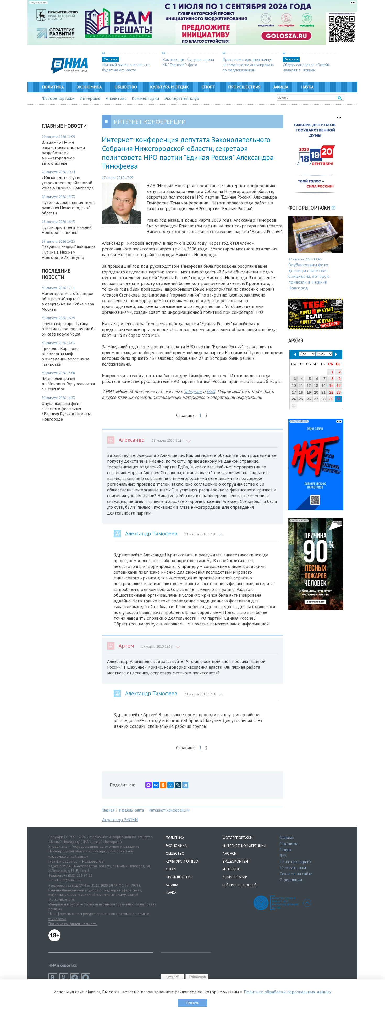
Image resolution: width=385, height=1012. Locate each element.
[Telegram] (185, 785)
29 (331, 399)
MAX (211, 391)
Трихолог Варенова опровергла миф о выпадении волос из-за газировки (65, 356)
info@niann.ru (70, 880)
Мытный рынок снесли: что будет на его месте (126, 67)
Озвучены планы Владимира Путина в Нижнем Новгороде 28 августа (69, 252)
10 (294, 385)
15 (331, 385)
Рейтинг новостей (240, 884)
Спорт (208, 87)
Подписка (289, 843)
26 (309, 399)
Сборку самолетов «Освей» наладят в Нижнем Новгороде (306, 70)
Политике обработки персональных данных (288, 992)
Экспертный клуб (181, 98)
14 (323, 385)
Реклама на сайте (296, 873)
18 (301, 392)
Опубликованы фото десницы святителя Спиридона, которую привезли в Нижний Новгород (309, 276)
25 (301, 399)
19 (309, 392)
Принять (192, 1003)
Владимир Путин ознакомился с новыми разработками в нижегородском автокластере (63, 152)
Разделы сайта (131, 810)
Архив (295, 340)
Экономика (89, 87)
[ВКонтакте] (156, 785)
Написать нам (293, 867)
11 (301, 385)
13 (316, 385)
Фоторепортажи (58, 98)
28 (323, 399)
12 (309, 385)
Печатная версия (295, 861)
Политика (53, 87)
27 (316, 399)
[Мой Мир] (170, 785)
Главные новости (64, 126)
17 (294, 392)
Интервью (90, 98)
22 (331, 392)
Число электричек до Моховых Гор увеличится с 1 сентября (68, 384)
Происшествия (244, 87)
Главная (108, 810)
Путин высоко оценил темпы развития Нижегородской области (69, 207)
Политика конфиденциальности (72, 923)
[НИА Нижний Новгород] (69, 72)
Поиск (285, 849)
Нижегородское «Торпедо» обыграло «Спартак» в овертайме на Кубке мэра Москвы (68, 301)
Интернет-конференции (169, 810)
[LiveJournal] (178, 785)
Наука (307, 87)
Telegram (193, 391)
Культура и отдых (169, 87)
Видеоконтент (236, 861)
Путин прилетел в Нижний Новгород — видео (67, 230)
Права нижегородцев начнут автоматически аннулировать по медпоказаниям (248, 64)
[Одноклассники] (163, 785)
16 (339, 385)
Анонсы (230, 853)
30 (339, 399)
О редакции (291, 879)
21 (323, 392)
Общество (126, 87)
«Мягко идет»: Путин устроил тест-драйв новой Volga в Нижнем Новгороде (68, 183)
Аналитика (116, 98)
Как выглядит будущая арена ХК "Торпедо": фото (188, 62)
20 (316, 392)
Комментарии (145, 98)
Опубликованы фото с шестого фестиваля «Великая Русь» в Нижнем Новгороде (66, 411)
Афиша (280, 87)
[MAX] (148, 785)
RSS (283, 855)
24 (294, 399)
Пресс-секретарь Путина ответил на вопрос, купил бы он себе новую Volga (69, 329)
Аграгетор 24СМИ (120, 820)
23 (339, 392)
